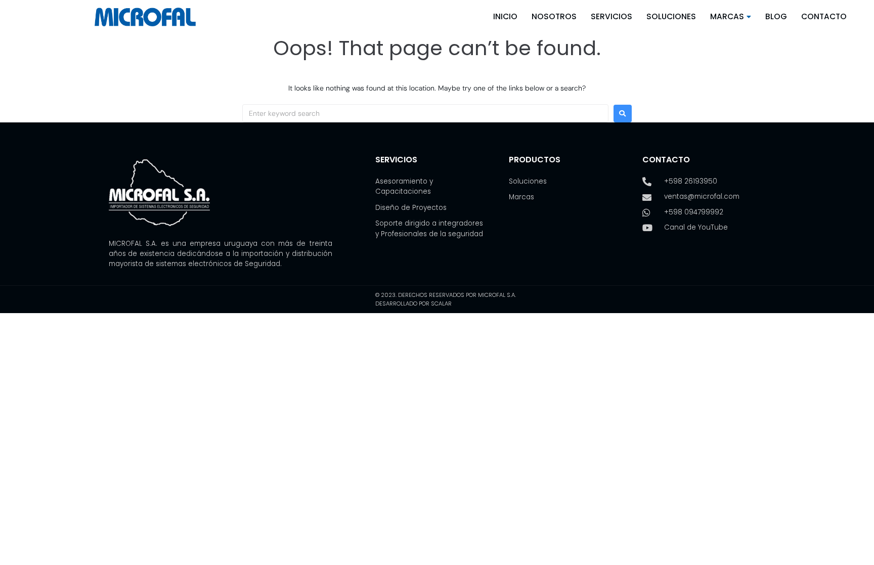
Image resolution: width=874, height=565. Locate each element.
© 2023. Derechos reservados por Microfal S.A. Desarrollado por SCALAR (445, 299)
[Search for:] (425, 113)
